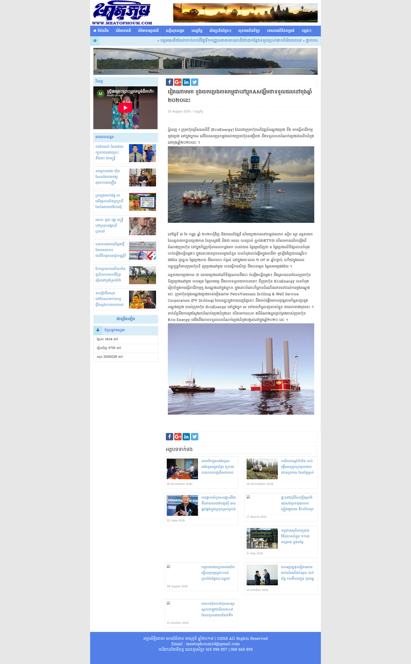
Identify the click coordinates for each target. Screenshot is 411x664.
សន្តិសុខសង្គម (175, 31)
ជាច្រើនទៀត (125, 319)
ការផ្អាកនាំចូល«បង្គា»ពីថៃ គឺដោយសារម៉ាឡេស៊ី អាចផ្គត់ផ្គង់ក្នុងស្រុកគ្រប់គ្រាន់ (218, 503)
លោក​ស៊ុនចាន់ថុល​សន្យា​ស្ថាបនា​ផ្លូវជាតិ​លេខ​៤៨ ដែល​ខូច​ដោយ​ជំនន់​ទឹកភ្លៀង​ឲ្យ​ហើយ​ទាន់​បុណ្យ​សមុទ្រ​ (218, 615)
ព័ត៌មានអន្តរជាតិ (148, 31)
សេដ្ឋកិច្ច (197, 31)
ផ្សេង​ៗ (306, 31)
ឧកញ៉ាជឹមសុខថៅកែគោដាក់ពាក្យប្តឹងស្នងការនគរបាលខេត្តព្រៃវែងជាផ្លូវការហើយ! (109, 305)
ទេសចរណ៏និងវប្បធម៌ (281, 31)
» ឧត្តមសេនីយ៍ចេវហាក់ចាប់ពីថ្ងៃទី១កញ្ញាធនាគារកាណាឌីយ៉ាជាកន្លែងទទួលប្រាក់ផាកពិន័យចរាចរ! (205, 41)
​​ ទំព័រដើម (103, 31)
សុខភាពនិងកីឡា (249, 31)
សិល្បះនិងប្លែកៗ (220, 31)
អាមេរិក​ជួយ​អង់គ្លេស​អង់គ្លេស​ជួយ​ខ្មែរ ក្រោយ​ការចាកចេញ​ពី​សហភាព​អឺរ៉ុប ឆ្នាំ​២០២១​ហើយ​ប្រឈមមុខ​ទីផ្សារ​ (217, 473)
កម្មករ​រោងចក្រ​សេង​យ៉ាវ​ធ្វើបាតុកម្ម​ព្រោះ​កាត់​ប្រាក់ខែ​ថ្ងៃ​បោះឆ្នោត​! (218, 573)
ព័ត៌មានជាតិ (123, 31)
